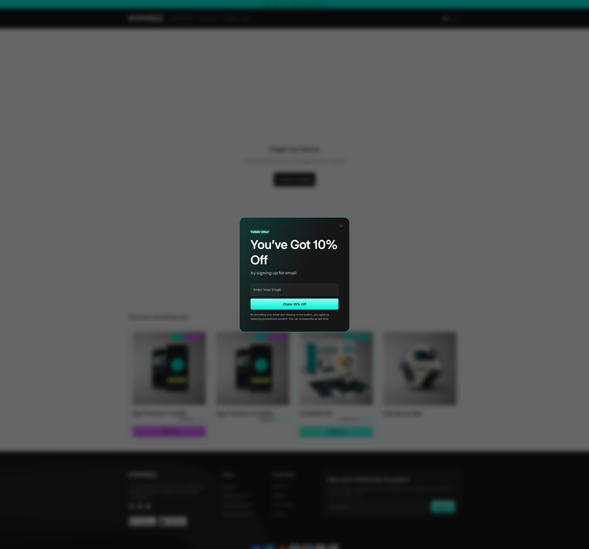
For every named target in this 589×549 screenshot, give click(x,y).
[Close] (341, 225)
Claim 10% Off (294, 304)
